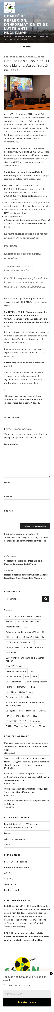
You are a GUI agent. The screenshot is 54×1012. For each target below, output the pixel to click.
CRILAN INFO (12, 652)
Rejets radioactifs (21, 716)
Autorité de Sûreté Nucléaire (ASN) (22, 632)
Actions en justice (23, 616)
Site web (8, 511)
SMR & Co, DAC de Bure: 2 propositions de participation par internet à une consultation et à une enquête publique (26, 777)
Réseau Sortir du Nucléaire (16, 867)
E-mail (8, 496)
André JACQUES (36, 57)
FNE (33, 687)
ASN (26, 627)
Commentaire (12, 444)
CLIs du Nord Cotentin (33, 637)
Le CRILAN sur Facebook (16, 862)
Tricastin (43, 726)
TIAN (8, 726)
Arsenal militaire (13, 627)
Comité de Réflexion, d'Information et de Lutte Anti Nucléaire (26, 24)
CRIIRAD (27, 647)
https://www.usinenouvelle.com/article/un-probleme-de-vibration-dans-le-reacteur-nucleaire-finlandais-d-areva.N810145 (24, 399)
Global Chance (26, 692)
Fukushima (11, 692)
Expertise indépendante (36, 682)
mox (21, 711)
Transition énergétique (25, 726)
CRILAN (39, 647)
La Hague (10, 711)
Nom (7, 482)
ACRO (8, 616)
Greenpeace (11, 697)
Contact (8, 844)
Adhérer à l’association (14, 839)
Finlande (10, 687)
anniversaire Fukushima (28, 621)
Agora (38, 616)
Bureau (7, 833)
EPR (35, 676)
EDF (27, 676)
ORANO (43, 711)
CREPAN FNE (12, 647)
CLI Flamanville (13, 637)
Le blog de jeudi (11, 890)
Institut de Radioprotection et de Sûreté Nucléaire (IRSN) (25, 704)
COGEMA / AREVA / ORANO (19, 642)
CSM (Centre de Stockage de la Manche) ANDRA (25, 659)
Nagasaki (30, 711)
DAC (32, 671)
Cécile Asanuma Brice (16, 671)
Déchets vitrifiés (13, 676)
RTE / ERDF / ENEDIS (16, 721)
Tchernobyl (35, 721)
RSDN (36, 716)
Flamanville (22, 687)
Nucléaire (14, 418)
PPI (7, 716)
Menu (28, 46)
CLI (44, 632)
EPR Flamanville (13, 682)
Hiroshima (26, 697)
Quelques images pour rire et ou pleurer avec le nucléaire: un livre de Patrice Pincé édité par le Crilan (26, 746)
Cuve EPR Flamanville (16, 666)
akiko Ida (10, 621)
